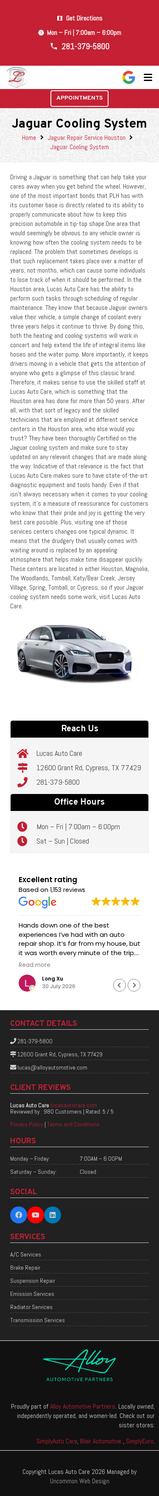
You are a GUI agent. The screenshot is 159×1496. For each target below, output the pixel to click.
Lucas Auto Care (59, 753)
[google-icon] (128, 77)
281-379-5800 (58, 782)
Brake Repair (25, 1267)
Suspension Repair (32, 1280)
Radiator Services (31, 1307)
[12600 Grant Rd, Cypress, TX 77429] (26, 768)
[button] (148, 77)
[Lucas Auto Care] (26, 753)
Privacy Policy (26, 1124)
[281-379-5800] (26, 782)
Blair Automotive (101, 1441)
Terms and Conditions (73, 1124)
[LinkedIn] (52, 1214)
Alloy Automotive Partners (82, 1406)
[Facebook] (18, 1214)
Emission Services (32, 1294)
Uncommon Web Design (79, 1480)
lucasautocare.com (73, 1105)
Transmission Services (37, 1320)
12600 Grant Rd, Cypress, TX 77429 (88, 767)
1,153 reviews (67, 890)
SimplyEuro (139, 1441)
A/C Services (25, 1254)
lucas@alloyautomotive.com (52, 1067)
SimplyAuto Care (56, 1441)
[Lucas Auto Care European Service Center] (17, 77)
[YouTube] (35, 1214)
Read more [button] (34, 965)
